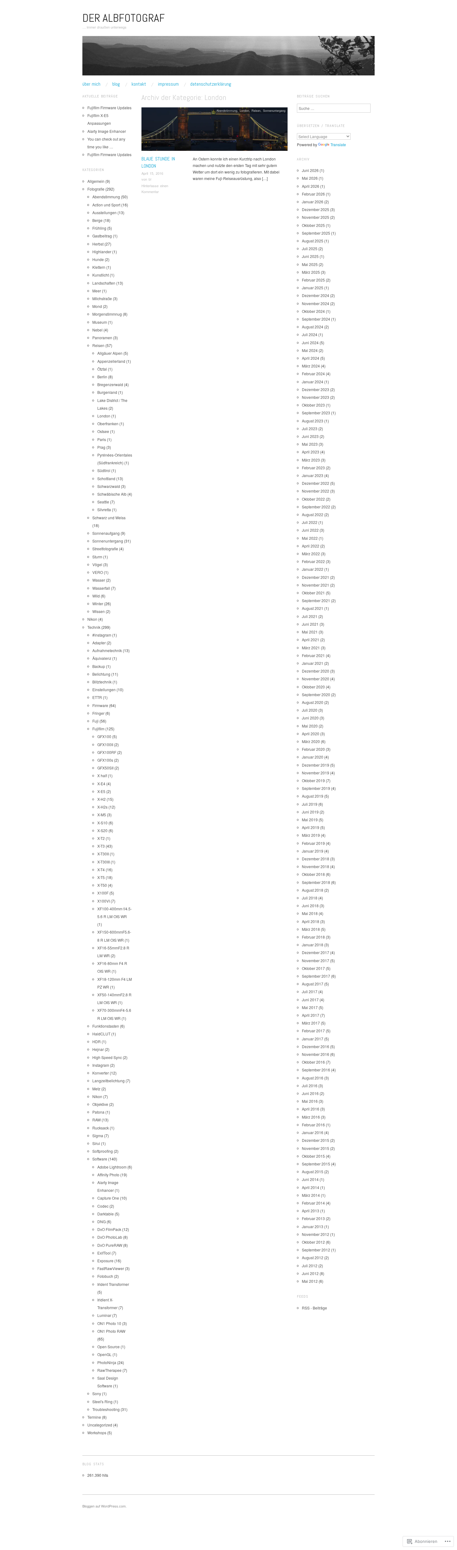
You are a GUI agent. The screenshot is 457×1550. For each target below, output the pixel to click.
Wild (96, 595)
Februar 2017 (313, 1030)
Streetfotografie (105, 548)
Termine (94, 1417)
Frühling (99, 228)
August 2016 (312, 1077)
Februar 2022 (313, 561)
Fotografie (95, 188)
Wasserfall (101, 588)
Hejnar (98, 1049)
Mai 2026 (310, 178)
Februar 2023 (313, 467)
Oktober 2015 (313, 1156)
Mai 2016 (310, 1101)
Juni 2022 (310, 530)
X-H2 (101, 799)
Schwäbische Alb (112, 494)
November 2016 (315, 1054)
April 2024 (310, 358)
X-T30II (103, 853)
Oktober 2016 (313, 1062)
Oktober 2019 (313, 780)
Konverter (100, 1072)
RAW (96, 1119)
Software (99, 1158)
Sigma (97, 1135)
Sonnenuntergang (274, 110)
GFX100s (105, 760)
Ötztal (102, 369)
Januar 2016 (312, 1132)
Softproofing (102, 1151)
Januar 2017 (312, 1038)
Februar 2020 (313, 749)
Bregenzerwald (110, 384)
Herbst (98, 243)
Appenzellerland (111, 361)
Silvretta (104, 509)
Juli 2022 (309, 522)
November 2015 (315, 1148)
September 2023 (316, 412)
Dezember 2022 (315, 483)
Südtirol (103, 470)
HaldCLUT (101, 1033)
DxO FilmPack (109, 1229)
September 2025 (316, 233)
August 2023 (312, 420)
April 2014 (310, 1187)
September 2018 (316, 882)
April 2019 (310, 827)
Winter (97, 603)
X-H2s (102, 806)
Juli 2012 (309, 1265)
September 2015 (316, 1163)
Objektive (100, 1104)
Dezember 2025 (315, 209)
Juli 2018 (309, 897)
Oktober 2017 (313, 968)
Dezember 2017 (315, 952)
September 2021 (316, 600)
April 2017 (310, 1015)
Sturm (97, 556)
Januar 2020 (312, 756)
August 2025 (312, 240)
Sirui (96, 1143)
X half (102, 775)
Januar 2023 (312, 475)
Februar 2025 (313, 279)
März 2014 (311, 1195)
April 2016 (310, 1108)
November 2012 (315, 1234)
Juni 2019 (310, 811)
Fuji (95, 720)
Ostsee (103, 431)
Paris (101, 439)
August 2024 (312, 326)
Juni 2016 (310, 1093)
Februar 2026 (313, 193)
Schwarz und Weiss (109, 517)
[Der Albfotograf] (228, 58)
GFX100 (104, 736)
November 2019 (315, 772)
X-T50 (102, 885)
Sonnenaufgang (106, 533)
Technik (93, 627)
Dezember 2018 (315, 858)
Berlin (102, 376)
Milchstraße (102, 298)
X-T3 (101, 846)
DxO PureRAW (109, 1245)
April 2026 (310, 186)
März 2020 (311, 741)
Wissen (98, 611)
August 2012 (312, 1257)
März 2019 (311, 835)
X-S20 (102, 830)
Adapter (99, 642)
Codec (102, 1206)
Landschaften (103, 283)
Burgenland (107, 392)
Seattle (103, 501)
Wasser (98, 580)
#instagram (101, 635)
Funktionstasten (105, 1026)
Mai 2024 (310, 350)
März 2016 (311, 1117)
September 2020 (316, 694)
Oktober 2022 (313, 499)
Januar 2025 (312, 287)
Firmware (100, 705)
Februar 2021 (313, 655)
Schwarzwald (108, 486)
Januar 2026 (312, 201)
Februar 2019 (313, 843)
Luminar (104, 1315)
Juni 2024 (310, 342)
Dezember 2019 (315, 765)
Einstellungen (104, 689)
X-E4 (101, 783)
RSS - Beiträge (314, 1307)
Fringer (98, 713)
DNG (101, 1221)
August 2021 (312, 608)
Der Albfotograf (123, 18)
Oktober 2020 (313, 686)
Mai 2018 (310, 913)
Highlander (101, 251)
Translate (338, 144)
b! (150, 179)
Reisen (256, 110)
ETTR (97, 697)
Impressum (168, 84)
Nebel (97, 329)
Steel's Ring (102, 1401)
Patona (98, 1112)
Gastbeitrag (102, 235)
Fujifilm (98, 728)
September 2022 (316, 506)
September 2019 (316, 788)
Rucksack (100, 1127)
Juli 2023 (309, 428)
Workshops (96, 1432)
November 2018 (315, 866)
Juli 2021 (309, 616)
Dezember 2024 (315, 295)
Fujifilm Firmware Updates (109, 107)
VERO (97, 572)
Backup (98, 666)
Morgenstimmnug (107, 314)
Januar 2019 (312, 851)
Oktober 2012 (313, 1242)
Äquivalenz (101, 658)
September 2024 (316, 319)
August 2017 (312, 983)
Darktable (105, 1213)
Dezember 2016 (315, 1046)
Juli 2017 (309, 991)
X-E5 (101, 791)
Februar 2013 (313, 1218)
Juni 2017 (310, 999)
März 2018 (311, 929)
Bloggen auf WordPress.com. (104, 1505)
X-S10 (102, 822)
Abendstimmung (226, 110)
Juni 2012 (310, 1273)
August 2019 (312, 796)
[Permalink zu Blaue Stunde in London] (214, 130)
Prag (101, 447)
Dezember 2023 (315, 389)
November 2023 (315, 397)
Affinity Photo (108, 1174)
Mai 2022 (310, 538)
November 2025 (315, 217)
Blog (116, 84)
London (244, 110)
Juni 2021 (310, 624)
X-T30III (103, 861)
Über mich (91, 84)
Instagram (100, 1065)
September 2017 (316, 976)
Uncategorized (99, 1424)
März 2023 (311, 459)
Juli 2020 (309, 710)
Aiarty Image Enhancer (106, 131)
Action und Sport (106, 204)
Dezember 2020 (315, 671)
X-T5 (101, 877)
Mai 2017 (310, 1007)
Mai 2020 (310, 725)
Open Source (108, 1346)
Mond (97, 306)
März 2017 (311, 1022)
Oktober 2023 (313, 405)
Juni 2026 (310, 170)
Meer (96, 290)
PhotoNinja (106, 1362)
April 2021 (310, 639)
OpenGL (104, 1354)
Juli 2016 (309, 1085)
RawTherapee (109, 1370)
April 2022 (310, 545)
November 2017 (315, 960)
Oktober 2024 (313, 311)
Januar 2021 (312, 663)
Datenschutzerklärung (210, 84)
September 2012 (316, 1249)
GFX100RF (106, 752)
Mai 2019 (310, 819)
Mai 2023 (310, 444)
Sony (96, 1393)
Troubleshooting (106, 1409)
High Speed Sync (107, 1057)
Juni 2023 (310, 436)
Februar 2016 (313, 1124)
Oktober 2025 (313, 225)
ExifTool (104, 1252)
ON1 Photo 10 (109, 1323)
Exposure (105, 1260)
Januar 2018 (312, 944)
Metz (96, 1088)
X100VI (103, 900)
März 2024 (311, 365)
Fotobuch (105, 1276)
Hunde (98, 259)
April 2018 (310, 921)
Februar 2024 (313, 373)
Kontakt (139, 84)
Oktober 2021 (313, 592)
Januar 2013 (312, 1226)
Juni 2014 (310, 1179)
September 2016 (316, 1069)
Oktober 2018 (313, 874)
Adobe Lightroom (112, 1166)
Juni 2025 (310, 256)
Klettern (98, 267)
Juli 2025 (309, 248)
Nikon (92, 619)
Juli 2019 (309, 804)
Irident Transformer (113, 1284)
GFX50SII (105, 767)
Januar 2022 (312, 569)
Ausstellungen (104, 212)
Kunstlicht (100, 274)
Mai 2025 (310, 264)
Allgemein (95, 181)
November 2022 (315, 490)
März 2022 (311, 553)
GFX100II (105, 744)
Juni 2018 (310, 905)
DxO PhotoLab (109, 1237)
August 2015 (312, 1171)
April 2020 (310, 733)
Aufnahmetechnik (107, 650)
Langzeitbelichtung (108, 1080)
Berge (97, 220)
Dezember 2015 (315, 1140)
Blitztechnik (102, 681)
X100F (102, 892)
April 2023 (310, 451)
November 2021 (315, 585)
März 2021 (311, 647)
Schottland (106, 478)
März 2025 (311, 272)
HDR (96, 1041)
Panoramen (102, 337)
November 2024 (315, 303)
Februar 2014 (313, 1202)
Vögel (97, 564)
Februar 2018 (313, 936)
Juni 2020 (310, 717)
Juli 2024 (309, 334)
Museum (99, 322)
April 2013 (310, 1210)
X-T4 (101, 869)
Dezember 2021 (315, 577)
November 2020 (315, 678)
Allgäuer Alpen (109, 353)
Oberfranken (107, 423)
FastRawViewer (110, 1268)
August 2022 (312, 514)
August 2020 (312, 702)
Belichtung (101, 674)
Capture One (108, 1198)
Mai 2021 (310, 631)
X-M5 (101, 814)
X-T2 (101, 838)
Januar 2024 (312, 381)
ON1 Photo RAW (111, 1331)
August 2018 (312, 890)
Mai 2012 (310, 1281)
